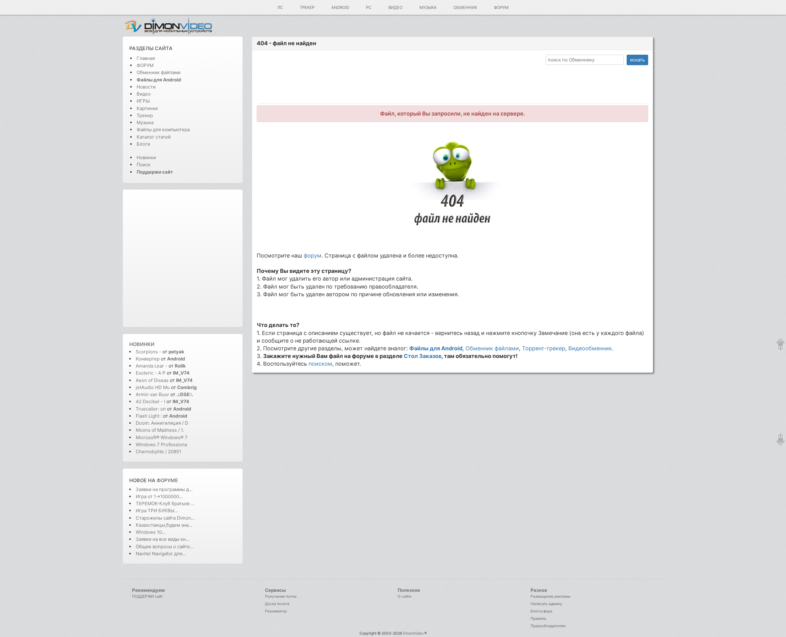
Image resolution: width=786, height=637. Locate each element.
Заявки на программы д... (164, 489)
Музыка (428, 7)
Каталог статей (154, 137)
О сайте (404, 596)
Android (340, 7)
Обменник (465, 7)
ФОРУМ (145, 65)
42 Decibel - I (150, 401)
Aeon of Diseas (152, 380)
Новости (146, 87)
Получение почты (281, 596)
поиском (320, 363)
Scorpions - (149, 352)
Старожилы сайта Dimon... (165, 518)
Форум (501, 7)
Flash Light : (149, 416)
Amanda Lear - (152, 366)
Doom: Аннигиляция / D (162, 423)
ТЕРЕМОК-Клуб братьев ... (165, 503)
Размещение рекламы (550, 596)
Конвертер (148, 359)
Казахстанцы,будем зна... (164, 525)
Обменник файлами (159, 72)
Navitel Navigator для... (161, 553)
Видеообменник (590, 348)
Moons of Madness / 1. (160, 430)
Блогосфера (541, 611)
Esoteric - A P (150, 373)
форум (312, 255)
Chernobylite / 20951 (158, 451)
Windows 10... (150, 532)
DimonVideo (413, 633)
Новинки (146, 157)
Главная (146, 58)
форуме (167, 480)
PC (368, 7)
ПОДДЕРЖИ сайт (147, 596)
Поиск (143, 164)
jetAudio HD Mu (153, 387)
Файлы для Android (435, 348)
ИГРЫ (143, 101)
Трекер (307, 7)
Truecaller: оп (151, 409)
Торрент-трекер (543, 348)
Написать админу (546, 603)
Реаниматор (276, 611)
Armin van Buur (152, 394)
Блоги (143, 144)
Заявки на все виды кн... (162, 539)
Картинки (147, 108)
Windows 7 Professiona (161, 444)
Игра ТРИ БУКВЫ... (157, 510)
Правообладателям (548, 625)
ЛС (280, 7)
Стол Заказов (423, 356)
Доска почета (277, 603)
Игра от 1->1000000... (159, 496)
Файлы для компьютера (163, 129)
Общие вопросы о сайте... (164, 546)
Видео (395, 7)
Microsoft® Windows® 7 (162, 437)
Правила (538, 618)
